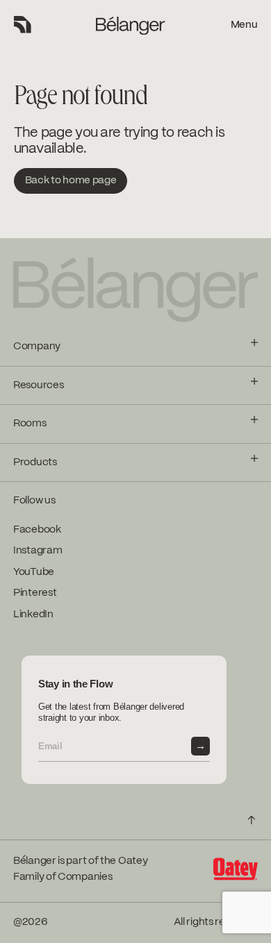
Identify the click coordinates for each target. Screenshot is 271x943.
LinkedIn (33, 614)
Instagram (37, 551)
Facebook (37, 530)
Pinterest (34, 593)
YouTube (33, 572)
